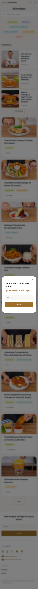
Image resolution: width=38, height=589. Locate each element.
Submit (19, 304)
